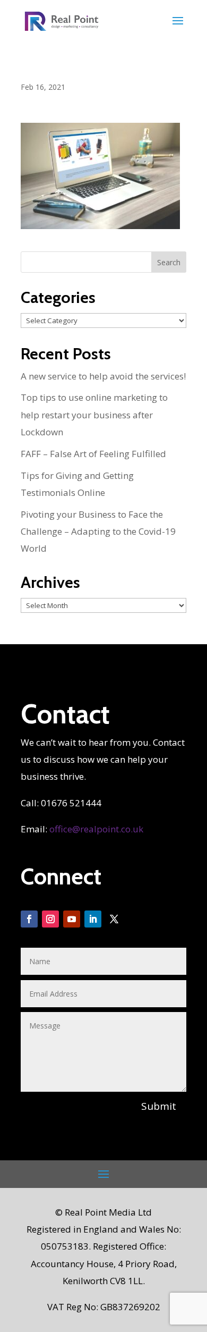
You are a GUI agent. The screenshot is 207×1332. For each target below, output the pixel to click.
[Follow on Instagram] (50, 919)
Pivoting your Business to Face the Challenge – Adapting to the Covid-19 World (98, 531)
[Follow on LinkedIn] (92, 919)
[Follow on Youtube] (71, 919)
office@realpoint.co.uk (96, 829)
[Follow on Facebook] (29, 919)
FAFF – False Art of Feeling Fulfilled (93, 454)
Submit (158, 1106)
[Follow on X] (114, 919)
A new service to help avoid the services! (103, 376)
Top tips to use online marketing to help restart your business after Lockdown (94, 414)
